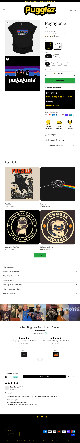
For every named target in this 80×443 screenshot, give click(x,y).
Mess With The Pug (12, 247)
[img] (40, 330)
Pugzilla (8, 204)
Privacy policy (27, 440)
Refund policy (67, 440)
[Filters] (68, 376)
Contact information (57, 440)
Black (48, 56)
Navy (56, 56)
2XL (48, 68)
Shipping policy (46, 440)
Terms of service (37, 440)
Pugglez (11, 441)
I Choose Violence (46, 247)
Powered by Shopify (17, 441)
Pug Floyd (43, 204)
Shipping (54, 33)
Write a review (44, 376)
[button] (4, 9)
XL (65, 64)
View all (40, 255)
